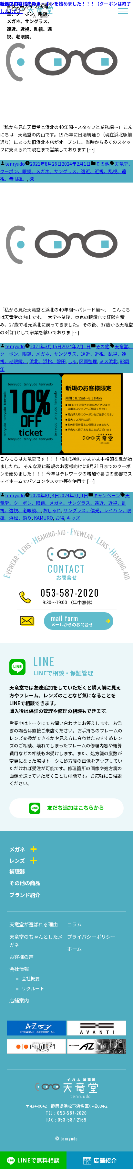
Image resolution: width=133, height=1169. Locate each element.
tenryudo (15, 163)
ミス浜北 (108, 361)
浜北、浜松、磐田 (47, 361)
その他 (102, 163)
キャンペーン (106, 495)
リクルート (33, 988)
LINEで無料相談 (38, 1160)
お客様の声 (21, 956)
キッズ (73, 518)
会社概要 (31, 978)
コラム (74, 924)
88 (32, 178)
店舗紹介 (105, 1160)
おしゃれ (52, 510)
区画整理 (88, 361)
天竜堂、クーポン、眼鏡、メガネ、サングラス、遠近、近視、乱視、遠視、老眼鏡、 (66, 171)
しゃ (72, 361)
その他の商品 (24, 883)
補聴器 (17, 871)
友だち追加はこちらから (75, 807)
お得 (59, 518)
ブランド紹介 (24, 895)
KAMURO (43, 518)
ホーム (74, 948)
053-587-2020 (70, 592)
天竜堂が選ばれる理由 (33, 924)
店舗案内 (19, 1000)
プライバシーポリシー (91, 936)
